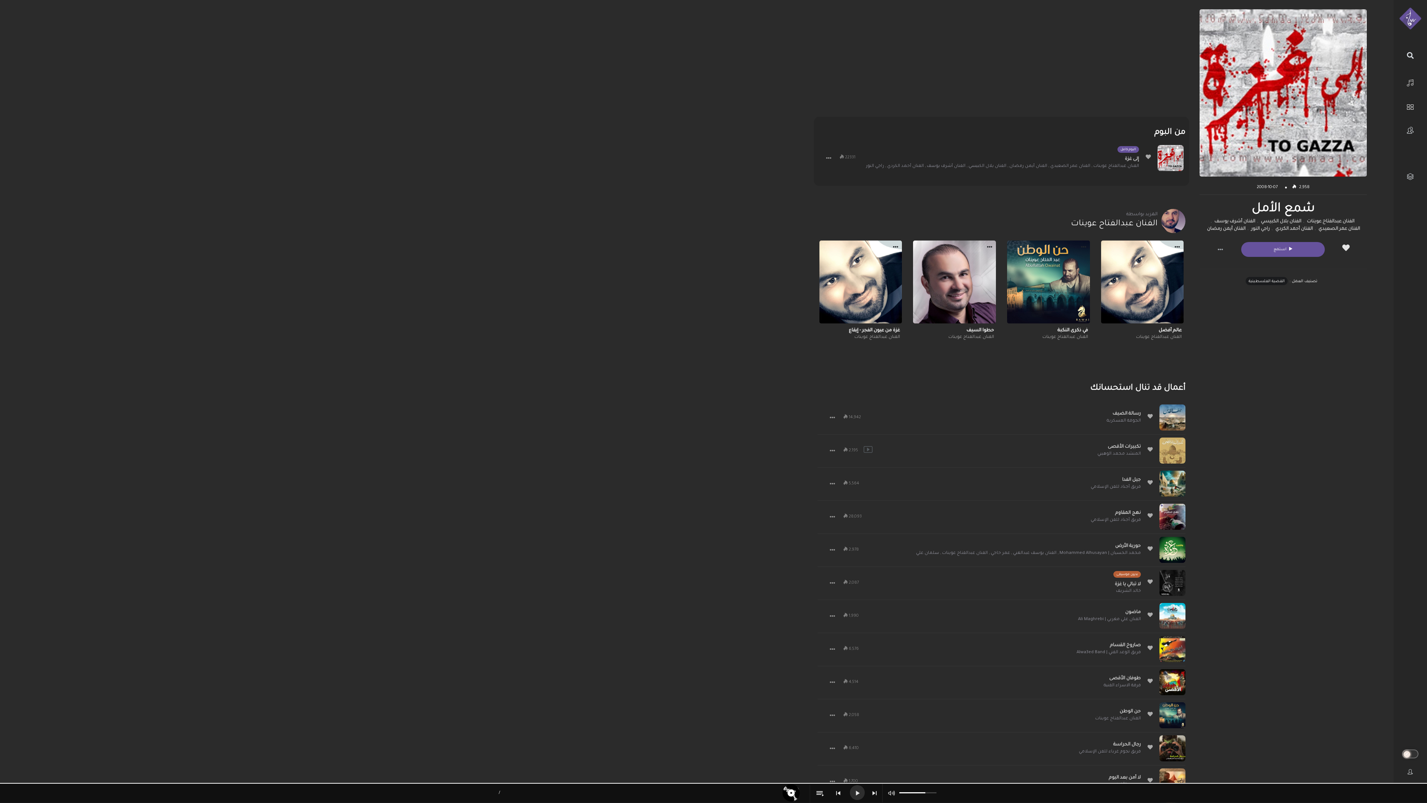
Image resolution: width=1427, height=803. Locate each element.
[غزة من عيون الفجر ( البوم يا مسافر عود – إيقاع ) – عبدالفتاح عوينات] (860, 282)
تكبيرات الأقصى (1124, 446)
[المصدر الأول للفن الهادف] (1410, 18)
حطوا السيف (980, 330)
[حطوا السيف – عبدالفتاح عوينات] (954, 282)
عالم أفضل (1170, 330)
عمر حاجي (1000, 553)
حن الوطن (1130, 711)
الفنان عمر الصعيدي (1339, 229)
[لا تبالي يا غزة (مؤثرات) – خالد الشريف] (1172, 583)
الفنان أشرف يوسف (1234, 221)
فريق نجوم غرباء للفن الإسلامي (1110, 751)
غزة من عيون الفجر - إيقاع (874, 330)
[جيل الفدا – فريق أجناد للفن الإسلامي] (1172, 484)
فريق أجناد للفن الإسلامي (1116, 487)
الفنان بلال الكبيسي (1281, 221)
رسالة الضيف (1127, 413)
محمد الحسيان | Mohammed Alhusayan (1100, 553)
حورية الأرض (1128, 546)
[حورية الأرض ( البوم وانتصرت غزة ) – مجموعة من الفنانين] (1172, 550)
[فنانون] (1410, 130)
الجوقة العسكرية (1124, 421)
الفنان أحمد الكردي (1294, 229)
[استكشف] (1410, 106)
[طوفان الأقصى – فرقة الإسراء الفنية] (1172, 682)
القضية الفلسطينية (1267, 281)
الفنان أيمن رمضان (1226, 229)
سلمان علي (927, 553)
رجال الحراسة (1127, 744)
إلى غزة (1132, 159)
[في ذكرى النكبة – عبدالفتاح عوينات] (1048, 282)
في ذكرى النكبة (1073, 330)
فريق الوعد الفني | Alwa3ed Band (1109, 652)
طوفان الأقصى (1125, 678)
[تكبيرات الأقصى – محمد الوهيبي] (1172, 451)
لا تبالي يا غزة (1128, 584)
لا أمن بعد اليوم (1125, 777)
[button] (1220, 249)
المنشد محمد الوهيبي (1119, 454)
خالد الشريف (1128, 591)
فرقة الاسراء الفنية (1122, 685)
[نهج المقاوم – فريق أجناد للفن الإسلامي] (1172, 517)
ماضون (1133, 612)
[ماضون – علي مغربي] (1172, 616)
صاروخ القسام (1125, 645)
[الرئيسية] (1410, 82)
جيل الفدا (1131, 480)
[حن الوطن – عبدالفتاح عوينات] (1172, 715)
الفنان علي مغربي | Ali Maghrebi (1109, 619)
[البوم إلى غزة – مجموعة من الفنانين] (1171, 158)
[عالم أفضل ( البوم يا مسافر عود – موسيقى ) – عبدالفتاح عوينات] (1142, 282)
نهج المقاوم (1128, 513)
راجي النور (1260, 229)
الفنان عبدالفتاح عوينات (1331, 221)
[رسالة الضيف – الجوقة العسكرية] (1172, 417)
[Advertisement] (1001, 61)
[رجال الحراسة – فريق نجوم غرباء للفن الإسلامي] (1172, 748)
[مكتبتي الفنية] (1410, 177)
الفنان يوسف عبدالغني (1035, 553)
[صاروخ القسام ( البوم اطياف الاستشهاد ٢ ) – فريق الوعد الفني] (1172, 649)
